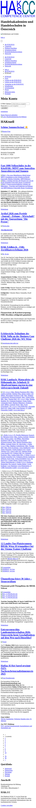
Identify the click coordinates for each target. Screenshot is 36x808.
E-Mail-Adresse (6, 104)
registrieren (4, 111)
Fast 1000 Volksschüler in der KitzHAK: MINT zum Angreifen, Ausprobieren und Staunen (18, 168)
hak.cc (7, 69)
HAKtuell (8, 76)
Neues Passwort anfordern (9, 115)
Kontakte (8, 94)
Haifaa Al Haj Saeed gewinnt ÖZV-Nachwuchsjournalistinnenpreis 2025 (17, 669)
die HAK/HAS (9, 44)
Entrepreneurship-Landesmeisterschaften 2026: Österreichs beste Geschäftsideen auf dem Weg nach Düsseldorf (18, 633)
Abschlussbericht (6, 230)
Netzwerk (8, 53)
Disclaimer (8, 772)
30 (5, 758)
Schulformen (9, 86)
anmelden (4, 108)
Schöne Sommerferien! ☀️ (14, 127)
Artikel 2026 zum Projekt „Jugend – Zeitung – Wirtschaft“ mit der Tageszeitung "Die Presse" (17, 217)
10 (5, 753)
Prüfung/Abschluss (11, 48)
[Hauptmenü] (1, 41)
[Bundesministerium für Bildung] (13, 117)
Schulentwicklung (10, 50)
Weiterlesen (4, 209)
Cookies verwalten (7, 805)
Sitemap (7, 774)
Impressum (8, 768)
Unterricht (8, 46)
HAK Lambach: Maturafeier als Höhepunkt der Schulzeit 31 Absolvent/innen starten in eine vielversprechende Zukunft (17, 383)
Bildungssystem (10, 92)
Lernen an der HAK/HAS (13, 80)
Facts (6, 78)
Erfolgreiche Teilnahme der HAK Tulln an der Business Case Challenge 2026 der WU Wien (17, 336)
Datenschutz (9, 770)
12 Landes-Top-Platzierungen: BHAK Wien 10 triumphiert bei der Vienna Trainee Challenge (17, 546)
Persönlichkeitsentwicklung (13, 52)
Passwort (3, 106)
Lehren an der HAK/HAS (13, 82)
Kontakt (7, 776)
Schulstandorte (9, 88)
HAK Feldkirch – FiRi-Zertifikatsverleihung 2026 (14, 248)
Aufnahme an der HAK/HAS (14, 84)
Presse (7, 90)
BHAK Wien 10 (13, 558)
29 (5, 756)
